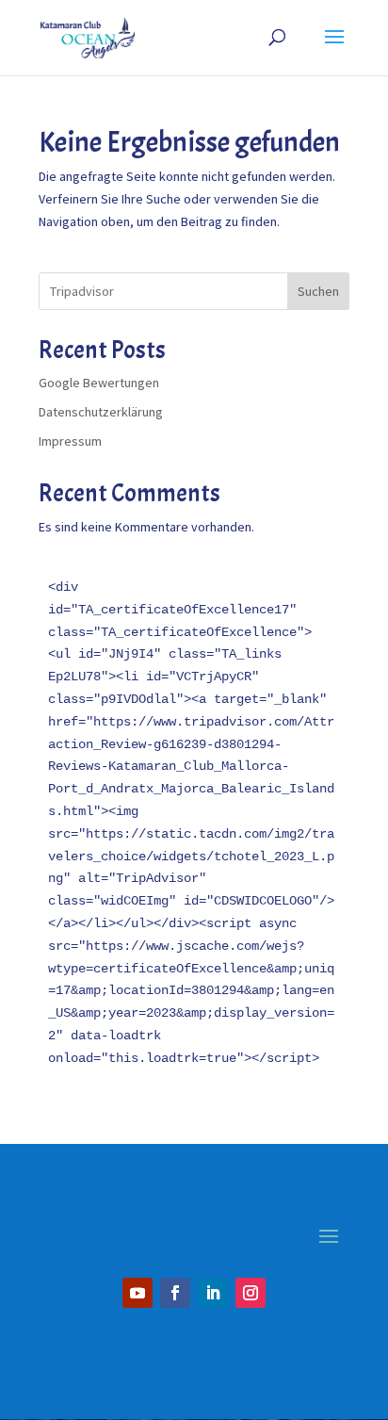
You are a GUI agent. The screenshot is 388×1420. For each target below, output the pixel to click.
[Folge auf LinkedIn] (213, 1293)
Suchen (318, 291)
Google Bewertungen (99, 382)
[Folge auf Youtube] (137, 1293)
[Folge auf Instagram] (250, 1293)
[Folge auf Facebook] (175, 1293)
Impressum (70, 441)
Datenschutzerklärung (101, 411)
